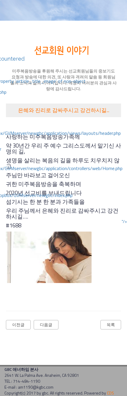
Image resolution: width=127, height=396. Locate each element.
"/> (124, 221)
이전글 (18, 324)
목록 (111, 324)
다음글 (46, 324)
